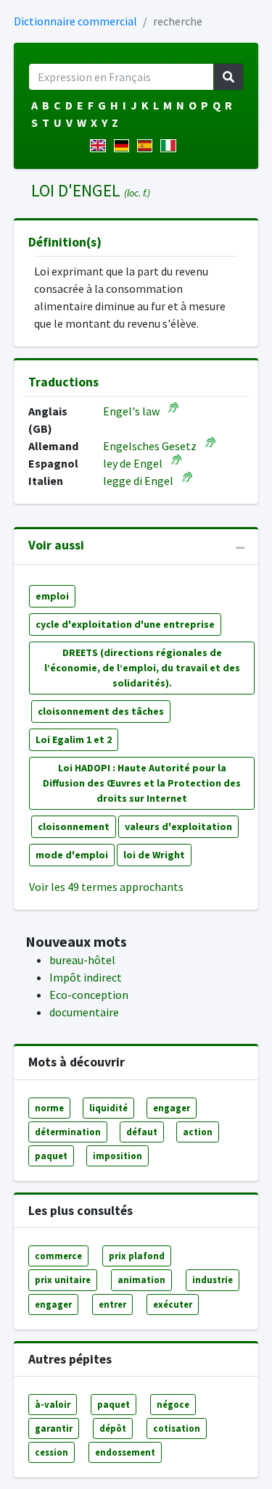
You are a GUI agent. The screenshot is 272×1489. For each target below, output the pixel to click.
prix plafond (137, 1255)
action (198, 1131)
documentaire (84, 1012)
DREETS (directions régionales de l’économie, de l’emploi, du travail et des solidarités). (142, 667)
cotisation (176, 1428)
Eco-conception (88, 994)
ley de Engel (133, 463)
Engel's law (131, 411)
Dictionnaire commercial (75, 21)
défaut (141, 1131)
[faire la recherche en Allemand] (124, 145)
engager (171, 1107)
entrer (112, 1304)
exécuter (172, 1304)
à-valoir (52, 1404)
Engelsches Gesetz (150, 446)
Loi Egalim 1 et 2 (74, 739)
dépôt (112, 1428)
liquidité (108, 1107)
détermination (68, 1131)
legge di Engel (138, 480)
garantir (54, 1428)
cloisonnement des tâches (101, 711)
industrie (212, 1279)
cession (51, 1452)
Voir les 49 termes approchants (106, 886)
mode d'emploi (72, 854)
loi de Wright (154, 854)
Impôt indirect (85, 977)
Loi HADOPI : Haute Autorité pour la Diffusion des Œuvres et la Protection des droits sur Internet (142, 783)
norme (49, 1107)
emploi (52, 595)
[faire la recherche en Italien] (170, 145)
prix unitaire (63, 1279)
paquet (51, 1155)
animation (141, 1279)
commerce (58, 1255)
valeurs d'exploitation (178, 826)
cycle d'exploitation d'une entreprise (125, 624)
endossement (125, 1452)
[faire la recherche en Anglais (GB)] (100, 145)
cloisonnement (74, 826)
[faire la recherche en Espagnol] (147, 145)
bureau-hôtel (82, 960)
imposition (117, 1155)
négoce (173, 1404)
